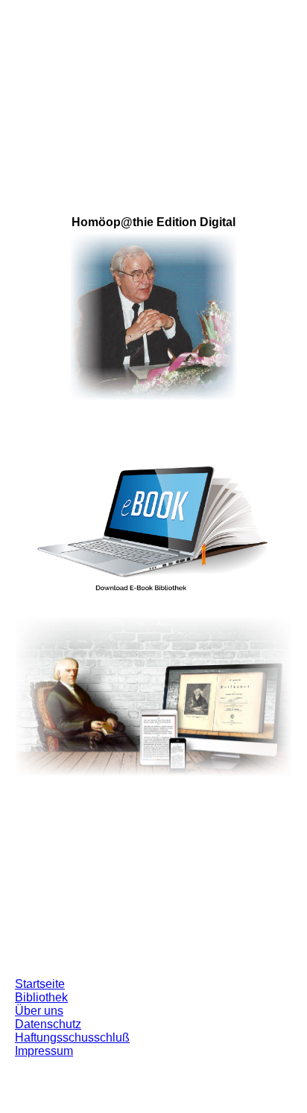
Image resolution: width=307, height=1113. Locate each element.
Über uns (39, 1010)
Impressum (44, 1051)
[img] (153, 93)
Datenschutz (48, 1024)
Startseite (40, 984)
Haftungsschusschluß (72, 1037)
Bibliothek (41, 997)
